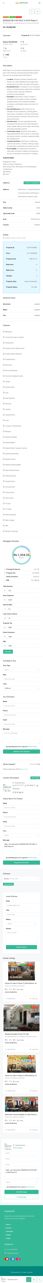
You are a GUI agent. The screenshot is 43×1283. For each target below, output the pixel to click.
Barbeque (8, 332)
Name (5, 701)
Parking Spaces (10, 476)
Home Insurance (9, 632)
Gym (6, 393)
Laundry (8, 409)
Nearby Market (10, 442)
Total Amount (7, 586)
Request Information (21, 862)
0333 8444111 (31, 785)
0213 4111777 (19, 785)
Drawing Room (10, 359)
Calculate (8, 652)
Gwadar (8, 1235)
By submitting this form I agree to (21, 746)
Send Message (21, 1192)
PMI (4, 641)
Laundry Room (10, 415)
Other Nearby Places (12, 470)
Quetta (8, 1238)
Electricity (8, 365)
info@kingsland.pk (12, 1253)
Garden (7, 381)
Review (8, 929)
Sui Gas (7, 503)
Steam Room (9, 492)
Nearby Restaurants (12, 454)
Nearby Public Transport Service (16, 448)
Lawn (7, 420)
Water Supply (9, 520)
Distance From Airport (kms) (14, 348)
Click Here (24, 769)
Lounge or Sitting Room (13, 426)
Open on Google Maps (32, 183)
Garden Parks (9, 387)
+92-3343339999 (12, 1249)
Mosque (8, 431)
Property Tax (7, 623)
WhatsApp (15, 789)
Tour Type (6, 665)
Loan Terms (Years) (10, 614)
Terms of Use (32, 746)
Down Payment (8, 595)
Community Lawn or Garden (14, 337)
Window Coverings (11, 531)
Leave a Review (8, 884)
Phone (5, 711)
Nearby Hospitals (11, 437)
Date (4, 675)
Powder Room (10, 481)
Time (5, 684)
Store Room (9, 498)
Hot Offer (18, 17)
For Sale (12, 17)
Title (7, 910)
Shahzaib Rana (11, 998)
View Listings (35, 778)
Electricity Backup (11, 370)
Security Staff (10, 487)
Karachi (8, 1228)
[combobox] (21, 670)
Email (5, 720)
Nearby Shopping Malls (13, 465)
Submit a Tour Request (22, 751)
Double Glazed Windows (13, 354)
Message (6, 729)
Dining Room (9, 343)
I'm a (4, 831)
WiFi (6, 526)
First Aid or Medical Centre (14, 376)
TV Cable (8, 509)
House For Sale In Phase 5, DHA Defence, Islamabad (23, 983)
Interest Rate (7, 605)
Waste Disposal (10, 515)
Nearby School (10, 459)
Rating (8, 919)
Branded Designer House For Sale (17, 1034)
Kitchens (8, 404)
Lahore (8, 1224)
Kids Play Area (10, 398)
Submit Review (21, 947)
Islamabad (9, 1231)
